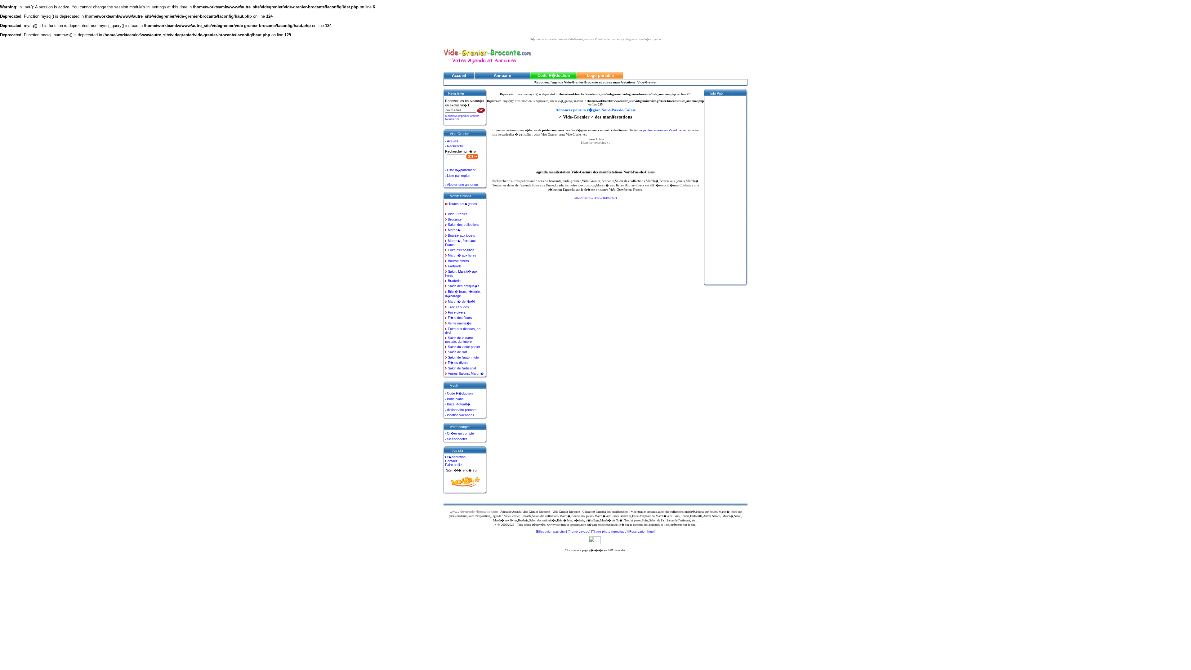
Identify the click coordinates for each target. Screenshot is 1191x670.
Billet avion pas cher (551, 531)
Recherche (455, 146)
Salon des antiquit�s (464, 286)
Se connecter (457, 439)
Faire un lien (454, 465)
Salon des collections (464, 224)
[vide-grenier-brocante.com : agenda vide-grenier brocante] (487, 64)
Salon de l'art (457, 352)
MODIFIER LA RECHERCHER (595, 197)
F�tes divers (458, 362)
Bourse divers (458, 261)
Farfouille (455, 266)
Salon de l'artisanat (462, 368)
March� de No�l (461, 301)
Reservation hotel (641, 531)
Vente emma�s (460, 323)
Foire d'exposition (461, 250)
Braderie (454, 281)
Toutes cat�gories (462, 204)
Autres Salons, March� (466, 373)
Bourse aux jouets (461, 235)
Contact (451, 461)
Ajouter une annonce (462, 184)
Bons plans (455, 399)
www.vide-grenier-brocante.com (474, 511)
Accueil (452, 141)
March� (454, 230)
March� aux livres (462, 255)
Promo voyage (579, 531)
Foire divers (457, 312)
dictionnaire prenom (461, 410)
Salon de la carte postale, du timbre (459, 339)
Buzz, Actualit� (459, 404)
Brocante (455, 219)
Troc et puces (458, 307)
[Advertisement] (595, 157)
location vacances (460, 415)
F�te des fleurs (460, 317)
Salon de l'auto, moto (463, 357)
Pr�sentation (455, 457)
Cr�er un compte (460, 433)
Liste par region (458, 175)
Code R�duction (460, 393)
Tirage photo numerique (609, 531)
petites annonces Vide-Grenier (665, 130)
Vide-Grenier (457, 214)
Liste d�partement (461, 170)
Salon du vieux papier (464, 347)
